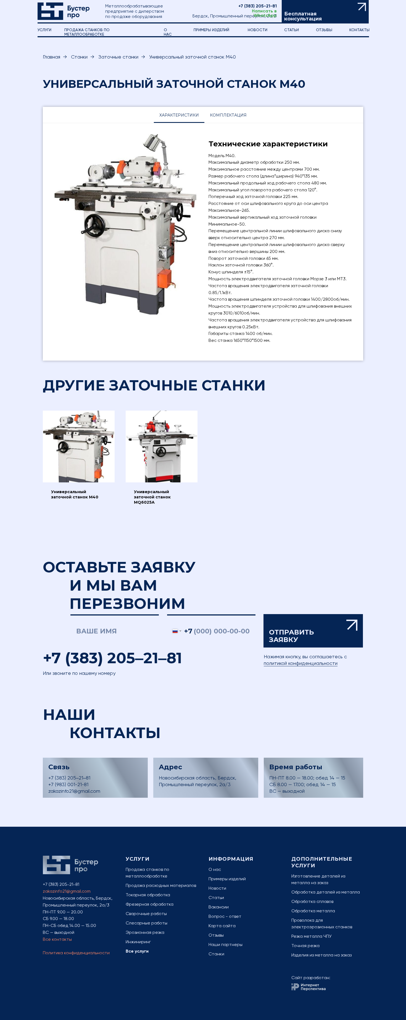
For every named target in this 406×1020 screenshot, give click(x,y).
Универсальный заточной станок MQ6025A (152, 497)
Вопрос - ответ (225, 916)
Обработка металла (313, 910)
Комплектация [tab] (228, 115)
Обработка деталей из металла (325, 892)
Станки (79, 57)
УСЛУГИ (44, 30)
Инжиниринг (138, 941)
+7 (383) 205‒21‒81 (112, 658)
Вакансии (219, 907)
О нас (215, 869)
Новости (257, 30)
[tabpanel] (203, 242)
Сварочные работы (146, 913)
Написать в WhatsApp (264, 13)
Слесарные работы (146, 923)
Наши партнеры (225, 944)
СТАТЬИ (291, 30)
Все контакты (57, 939)
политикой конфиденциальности (301, 663)
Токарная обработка (148, 894)
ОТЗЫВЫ (324, 30)
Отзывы (216, 935)
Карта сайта (222, 925)
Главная (51, 57)
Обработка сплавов (312, 901)
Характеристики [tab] (179, 115)
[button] (325, 11)
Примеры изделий (211, 30)
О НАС (168, 32)
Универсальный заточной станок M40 (74, 494)
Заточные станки (118, 57)
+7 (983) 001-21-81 (68, 784)
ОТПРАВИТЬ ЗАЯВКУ (313, 631)
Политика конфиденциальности (76, 952)
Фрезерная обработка (149, 904)
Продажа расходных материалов (161, 885)
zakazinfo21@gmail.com (74, 791)
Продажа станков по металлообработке (87, 32)
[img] (63, 11)
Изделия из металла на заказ (321, 955)
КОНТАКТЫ (359, 30)
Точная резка (305, 945)
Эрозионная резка (145, 932)
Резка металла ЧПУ (311, 936)
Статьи (216, 897)
